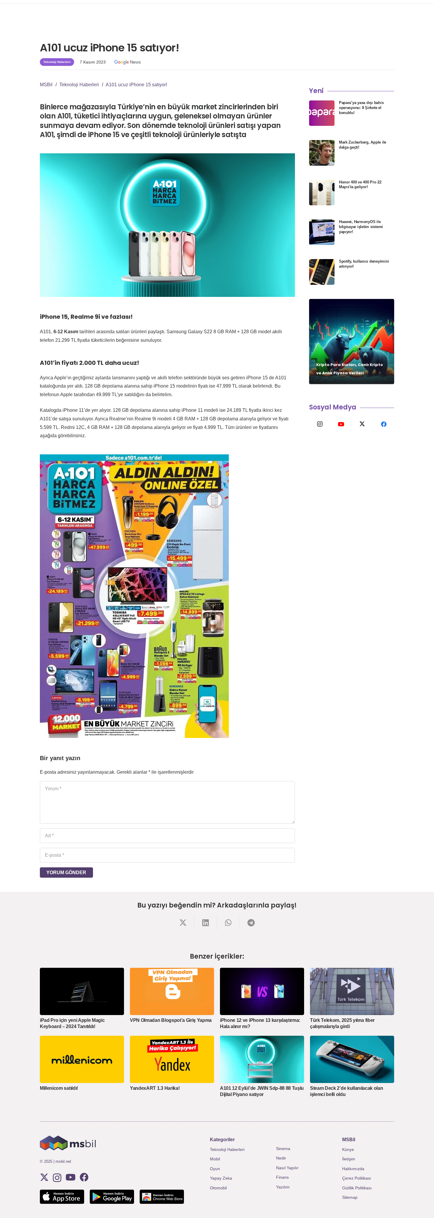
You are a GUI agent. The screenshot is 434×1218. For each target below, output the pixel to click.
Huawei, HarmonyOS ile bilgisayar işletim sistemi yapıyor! (361, 226)
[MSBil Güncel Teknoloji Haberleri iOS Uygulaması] (62, 1197)
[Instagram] (319, 424)
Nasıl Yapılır (287, 1167)
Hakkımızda (353, 1168)
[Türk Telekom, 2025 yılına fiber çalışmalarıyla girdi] (352, 991)
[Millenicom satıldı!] (82, 1059)
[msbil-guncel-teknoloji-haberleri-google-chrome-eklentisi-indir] (162, 1197)
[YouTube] (341, 424)
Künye (348, 1149)
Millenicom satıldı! (59, 1088)
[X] (362, 424)
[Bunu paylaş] (183, 922)
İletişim (348, 1159)
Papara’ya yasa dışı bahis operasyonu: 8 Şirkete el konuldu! (361, 107)
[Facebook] (383, 424)
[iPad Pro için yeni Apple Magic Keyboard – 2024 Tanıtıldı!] (82, 991)
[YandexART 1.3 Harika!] (172, 1059)
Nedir (281, 1158)
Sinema (283, 1148)
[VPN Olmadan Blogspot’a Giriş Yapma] (172, 991)
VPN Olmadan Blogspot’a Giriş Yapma (171, 1020)
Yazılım (283, 1187)
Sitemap (350, 1197)
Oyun (215, 1168)
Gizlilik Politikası (357, 1188)
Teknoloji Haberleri (227, 1149)
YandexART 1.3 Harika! (155, 1088)
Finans (282, 1177)
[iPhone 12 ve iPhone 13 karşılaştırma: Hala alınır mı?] (262, 991)
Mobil (215, 1159)
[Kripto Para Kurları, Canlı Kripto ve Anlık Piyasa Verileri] (351, 341)
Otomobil (218, 1188)
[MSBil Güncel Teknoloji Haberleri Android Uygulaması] (112, 1197)
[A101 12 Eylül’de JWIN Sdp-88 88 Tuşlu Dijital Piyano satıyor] (262, 1059)
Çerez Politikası (356, 1178)
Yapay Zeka (221, 1178)
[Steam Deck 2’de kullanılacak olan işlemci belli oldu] (352, 1059)
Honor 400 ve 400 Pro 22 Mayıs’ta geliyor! (360, 184)
